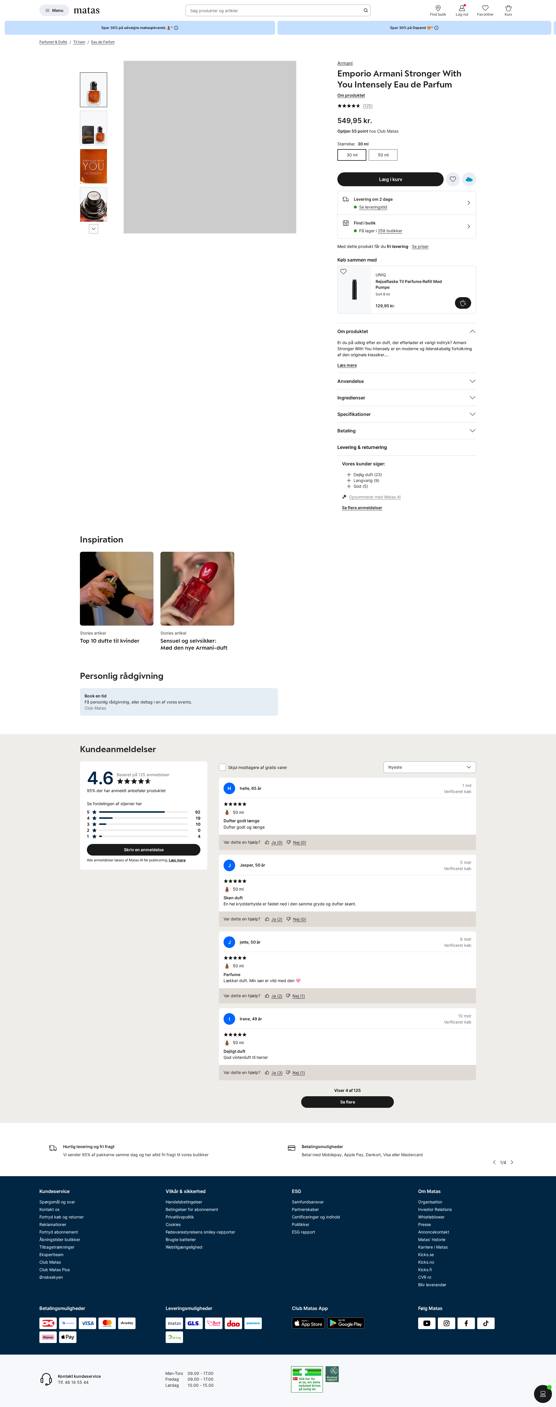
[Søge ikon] (365, 10)
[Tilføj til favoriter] (453, 179)
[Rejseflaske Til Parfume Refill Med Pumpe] (407, 289)
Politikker (300, 1224)
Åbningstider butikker (59, 1239)
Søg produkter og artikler (214, 10)
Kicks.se (426, 1254)
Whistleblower (431, 1216)
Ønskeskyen (51, 1277)
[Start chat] (543, 1394)
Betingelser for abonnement (192, 1209)
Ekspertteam (51, 1254)
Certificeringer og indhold (316, 1216)
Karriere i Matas (433, 1247)
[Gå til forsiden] (86, 10)
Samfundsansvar (308, 1201)
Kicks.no (426, 1262)
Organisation (430, 1201)
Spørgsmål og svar (57, 1201)
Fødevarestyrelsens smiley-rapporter (200, 1231)
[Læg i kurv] (463, 303)
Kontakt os (49, 1209)
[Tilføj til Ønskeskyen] (469, 179)
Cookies (173, 1224)
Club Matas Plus (54, 1269)
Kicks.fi (425, 1269)
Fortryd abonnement (58, 1231)
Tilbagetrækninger (56, 1247)
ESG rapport (303, 1231)
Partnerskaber (305, 1209)
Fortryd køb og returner (61, 1216)
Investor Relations (435, 1209)
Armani (345, 63)
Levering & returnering (362, 447)
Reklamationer (52, 1224)
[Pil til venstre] (494, 1162)
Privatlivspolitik (180, 1216)
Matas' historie (431, 1239)
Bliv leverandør (432, 1284)
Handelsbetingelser (184, 1201)
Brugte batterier (181, 1239)
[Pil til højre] (551, 27)
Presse (424, 1224)
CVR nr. (425, 1277)
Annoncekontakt (433, 1231)
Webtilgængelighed (184, 1247)
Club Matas (50, 1262)
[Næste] (93, 228)
